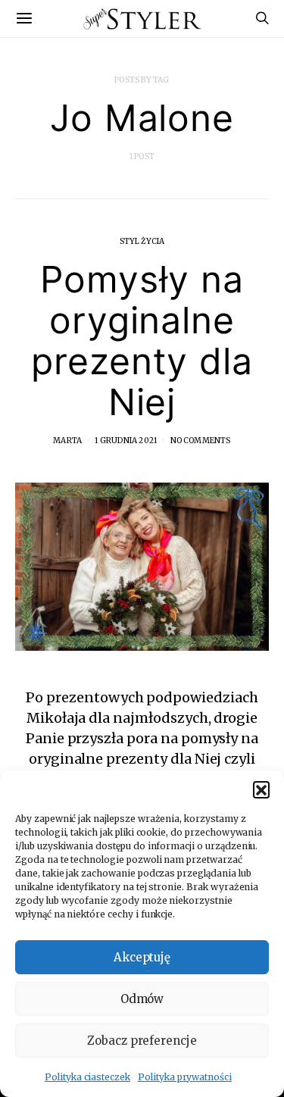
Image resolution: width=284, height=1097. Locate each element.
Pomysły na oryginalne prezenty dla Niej (142, 340)
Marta (67, 440)
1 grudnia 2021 (126, 440)
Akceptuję (142, 957)
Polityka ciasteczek (87, 1077)
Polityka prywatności (185, 1077)
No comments (200, 440)
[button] (261, 789)
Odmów (142, 999)
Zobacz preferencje (142, 1040)
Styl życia (142, 241)
